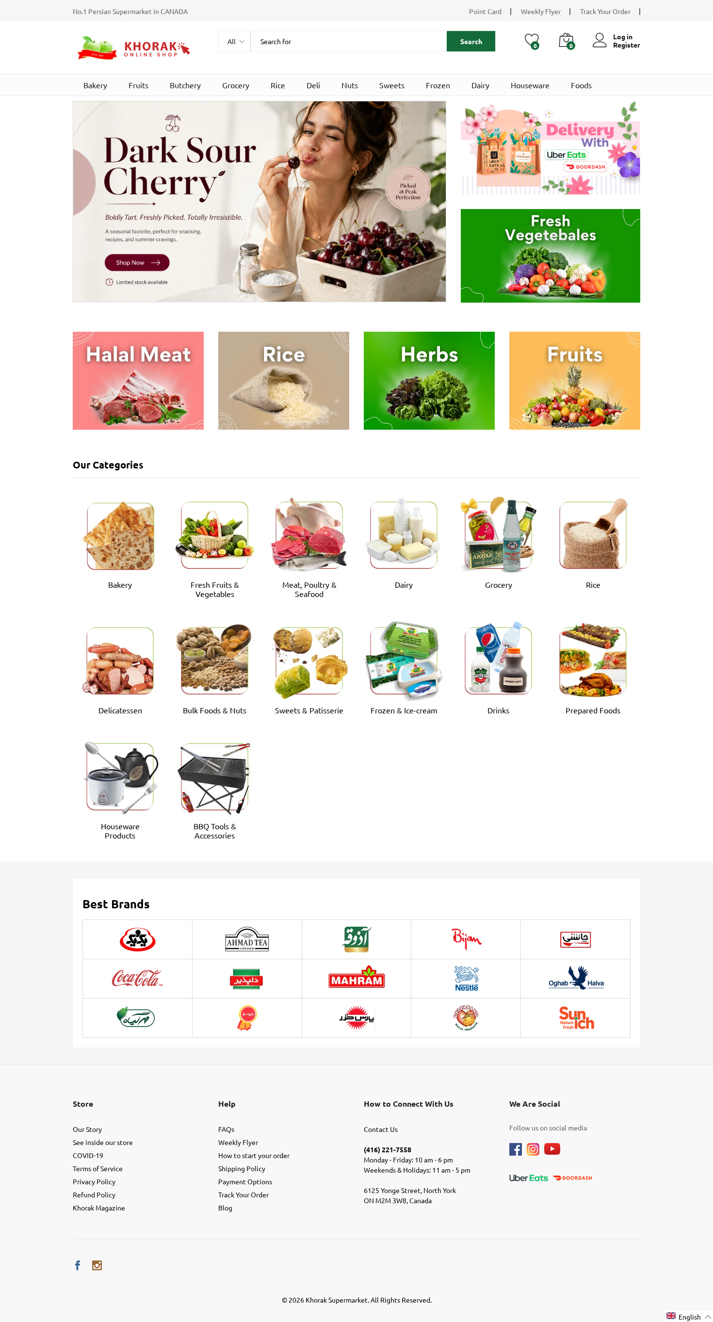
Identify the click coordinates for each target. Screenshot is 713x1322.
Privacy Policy (94, 1181)
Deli (313, 85)
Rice (278, 85)
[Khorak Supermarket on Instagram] (97, 1265)
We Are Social (534, 1103)
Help (227, 1103)
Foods (581, 85)
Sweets (392, 85)
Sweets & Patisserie (309, 710)
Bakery (95, 85)
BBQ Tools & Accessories (215, 830)
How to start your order (254, 1155)
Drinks (498, 710)
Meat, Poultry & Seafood (309, 589)
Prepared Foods (593, 710)
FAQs (226, 1129)
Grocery (235, 85)
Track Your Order (605, 11)
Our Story (87, 1129)
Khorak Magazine (99, 1207)
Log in (622, 36)
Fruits (138, 85)
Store (83, 1103)
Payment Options (245, 1181)
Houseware (530, 85)
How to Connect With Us (409, 1103)
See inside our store (103, 1142)
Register (626, 45)
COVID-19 (88, 1155)
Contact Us (381, 1129)
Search (471, 41)
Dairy (480, 85)
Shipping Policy (241, 1168)
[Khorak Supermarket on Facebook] (77, 1265)
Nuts (349, 85)
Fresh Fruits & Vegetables (215, 589)
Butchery (185, 85)
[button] (689, 1316)
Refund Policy (94, 1194)
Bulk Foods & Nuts (214, 710)
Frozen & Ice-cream (404, 710)
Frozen (438, 85)
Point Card (485, 11)
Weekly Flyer (541, 11)
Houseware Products (120, 830)
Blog (225, 1207)
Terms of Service (98, 1168)
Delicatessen (120, 710)
